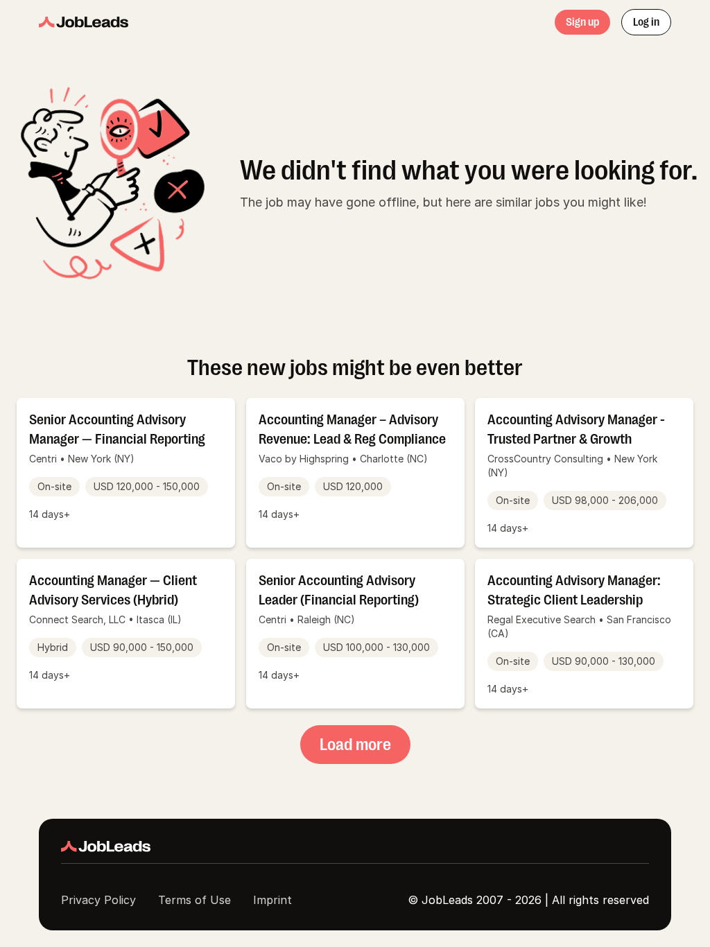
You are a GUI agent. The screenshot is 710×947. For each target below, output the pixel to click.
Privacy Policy (98, 900)
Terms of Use (194, 900)
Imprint (272, 900)
